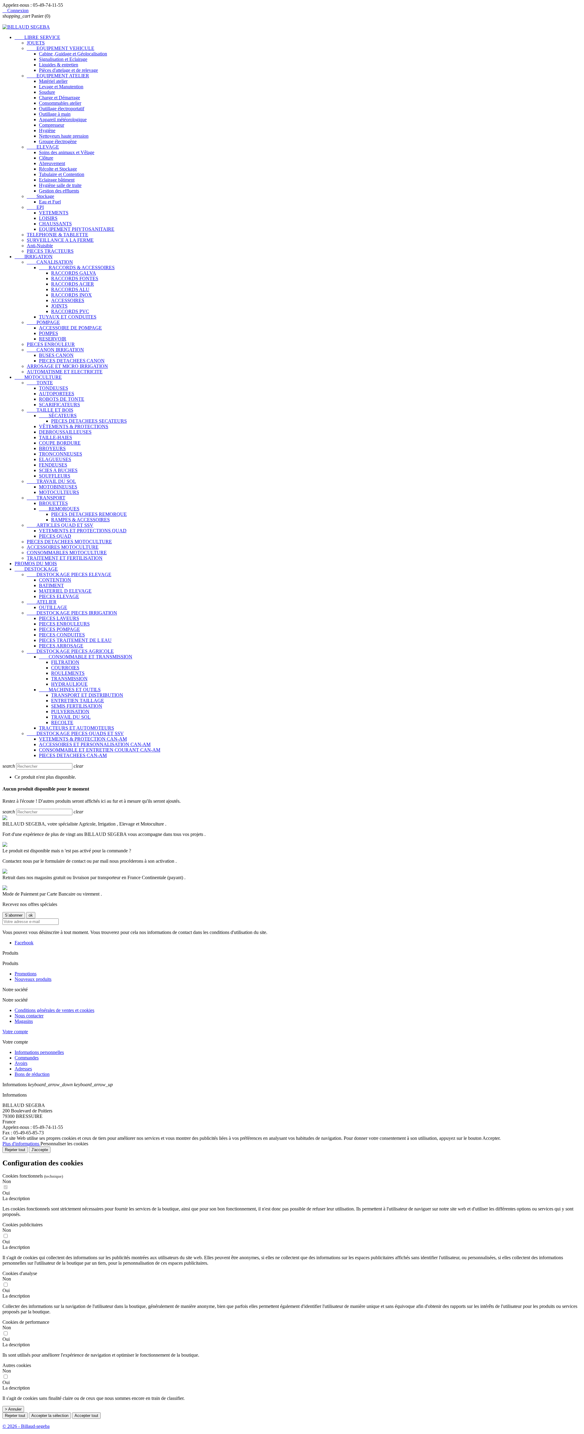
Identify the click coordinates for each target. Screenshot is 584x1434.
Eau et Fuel (50, 201)
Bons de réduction (32, 1074)
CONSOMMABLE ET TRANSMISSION (85, 656)
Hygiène (47, 130)
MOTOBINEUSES (58, 486)
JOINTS (59, 305)
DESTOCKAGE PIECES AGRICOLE (70, 651)
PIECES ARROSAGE (61, 645)
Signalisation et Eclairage (63, 59)
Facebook (24, 942)
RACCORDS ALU (70, 289)
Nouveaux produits (33, 979)
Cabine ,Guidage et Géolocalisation (73, 53)
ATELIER (42, 601)
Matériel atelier (53, 81)
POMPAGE (43, 322)
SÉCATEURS (58, 415)
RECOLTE (62, 722)
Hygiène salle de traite (60, 185)
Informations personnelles (39, 1052)
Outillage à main (55, 114)
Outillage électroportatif (61, 108)
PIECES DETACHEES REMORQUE (89, 514)
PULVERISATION (70, 711)
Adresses (23, 1068)
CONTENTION (55, 580)
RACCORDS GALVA (73, 273)
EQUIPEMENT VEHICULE (60, 48)
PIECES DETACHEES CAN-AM (73, 755)
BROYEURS (52, 448)
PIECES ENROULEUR (51, 344)
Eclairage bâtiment (57, 179)
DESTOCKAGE (36, 569)
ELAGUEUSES (55, 459)
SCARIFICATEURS (59, 404)
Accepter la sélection (49, 1415)
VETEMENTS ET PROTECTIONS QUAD (83, 530)
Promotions (25, 973)
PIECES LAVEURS (59, 618)
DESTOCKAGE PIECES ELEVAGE (69, 574)
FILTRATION (65, 662)
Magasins (24, 1021)
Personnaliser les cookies (64, 1143)
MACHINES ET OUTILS (70, 689)
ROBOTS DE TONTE (61, 399)
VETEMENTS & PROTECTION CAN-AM (83, 739)
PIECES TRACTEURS (50, 251)
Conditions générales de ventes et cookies (54, 1010)
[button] (292, 1198)
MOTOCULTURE (38, 377)
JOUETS (36, 42)
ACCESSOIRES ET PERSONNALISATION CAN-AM (95, 744)
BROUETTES (53, 503)
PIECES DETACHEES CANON (72, 360)
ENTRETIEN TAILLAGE (77, 700)
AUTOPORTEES (56, 393)
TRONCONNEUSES (60, 453)
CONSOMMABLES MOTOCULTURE (67, 552)
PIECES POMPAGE (59, 629)
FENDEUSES (53, 464)
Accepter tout (86, 1415)
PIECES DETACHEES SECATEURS (89, 421)
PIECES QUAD (55, 536)
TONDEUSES (53, 388)
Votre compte (15, 1031)
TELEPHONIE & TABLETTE (57, 234)
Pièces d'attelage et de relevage (68, 70)
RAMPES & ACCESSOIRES (80, 519)
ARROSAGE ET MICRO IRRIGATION (67, 366)
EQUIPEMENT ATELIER (58, 75)
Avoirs (21, 1063)
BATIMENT (51, 585)
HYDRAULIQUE (69, 684)
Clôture (46, 157)
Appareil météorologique (63, 119)
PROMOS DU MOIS (36, 563)
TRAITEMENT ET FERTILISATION (65, 558)
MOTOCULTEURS (59, 492)
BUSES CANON (56, 355)
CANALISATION (50, 262)
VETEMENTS (53, 212)
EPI (35, 207)
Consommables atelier (60, 103)
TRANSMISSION (69, 678)
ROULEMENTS (68, 673)
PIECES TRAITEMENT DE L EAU (75, 640)
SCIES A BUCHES (58, 470)
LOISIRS (48, 218)
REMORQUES (59, 508)
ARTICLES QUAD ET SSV (60, 525)
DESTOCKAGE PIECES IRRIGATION (72, 612)
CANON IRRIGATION (55, 349)
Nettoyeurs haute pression (64, 136)
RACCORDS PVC (70, 311)
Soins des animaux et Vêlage (66, 152)
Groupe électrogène (58, 141)
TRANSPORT (46, 497)
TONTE (40, 382)
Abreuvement (52, 163)
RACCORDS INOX (71, 295)
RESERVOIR (52, 338)
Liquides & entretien (58, 64)
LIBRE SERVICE (37, 37)
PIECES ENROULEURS (64, 623)
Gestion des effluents (59, 190)
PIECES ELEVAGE (59, 596)
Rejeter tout (15, 1149)
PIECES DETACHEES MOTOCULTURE (69, 541)
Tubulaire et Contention (61, 174)
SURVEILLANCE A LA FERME (60, 240)
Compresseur (51, 125)
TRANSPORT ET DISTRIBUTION (87, 695)
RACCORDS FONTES (74, 278)
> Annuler (13, 1409)
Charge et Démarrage (59, 97)
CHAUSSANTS (55, 223)
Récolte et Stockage (58, 168)
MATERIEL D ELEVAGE (65, 591)
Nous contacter (29, 1015)
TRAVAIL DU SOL (51, 481)
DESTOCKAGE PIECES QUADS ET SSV (75, 733)
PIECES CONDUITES (62, 634)
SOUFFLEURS (54, 475)
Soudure (47, 92)
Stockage (40, 196)
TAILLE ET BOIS (50, 410)
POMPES (48, 333)
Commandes (27, 1057)
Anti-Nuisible (40, 245)
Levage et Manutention (61, 86)
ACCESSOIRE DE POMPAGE (70, 327)
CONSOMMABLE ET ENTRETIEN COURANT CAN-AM (99, 749)
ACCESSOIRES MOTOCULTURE (63, 547)
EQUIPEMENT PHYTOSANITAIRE (76, 229)
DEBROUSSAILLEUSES (65, 432)
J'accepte (39, 1149)
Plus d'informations (21, 1143)
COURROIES (65, 667)
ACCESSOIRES (67, 300)
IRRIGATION (34, 256)
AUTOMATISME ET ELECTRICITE (65, 371)
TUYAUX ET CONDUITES (67, 316)
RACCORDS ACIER (72, 284)
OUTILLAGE (53, 607)
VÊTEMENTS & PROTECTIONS (73, 426)
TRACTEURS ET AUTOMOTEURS (76, 728)
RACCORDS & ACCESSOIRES (77, 267)
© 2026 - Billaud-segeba (26, 1426)
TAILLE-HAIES (55, 437)
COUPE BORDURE (60, 443)
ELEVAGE (43, 147)
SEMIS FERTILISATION (76, 706)
